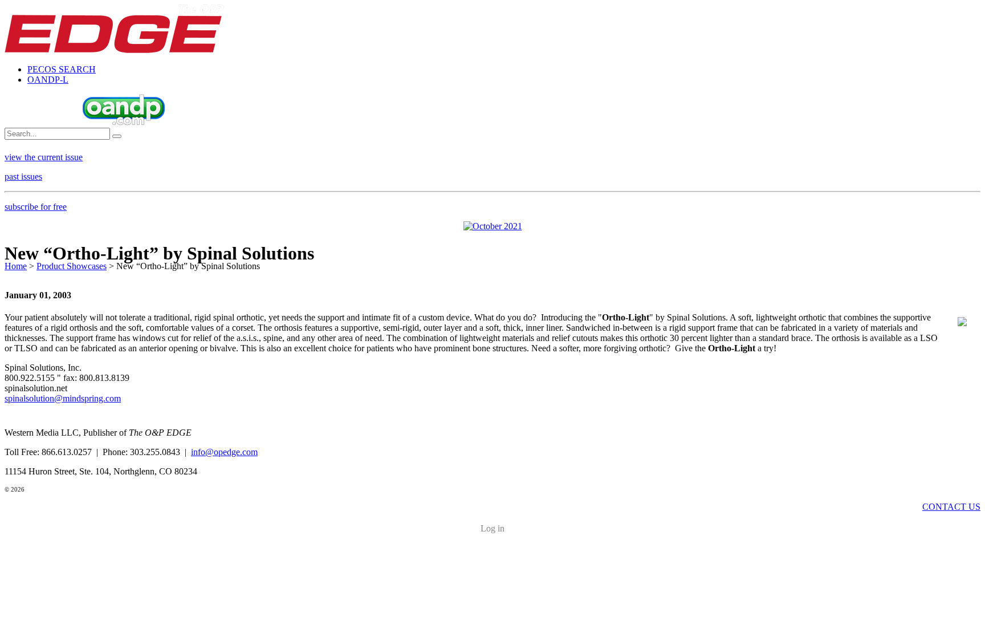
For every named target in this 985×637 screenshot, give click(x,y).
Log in (492, 528)
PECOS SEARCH (61, 69)
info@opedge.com (224, 452)
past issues (23, 176)
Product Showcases (71, 266)
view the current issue (44, 157)
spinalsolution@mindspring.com (63, 398)
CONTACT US (951, 507)
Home (16, 266)
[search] (116, 136)
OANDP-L (47, 79)
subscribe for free (36, 207)
